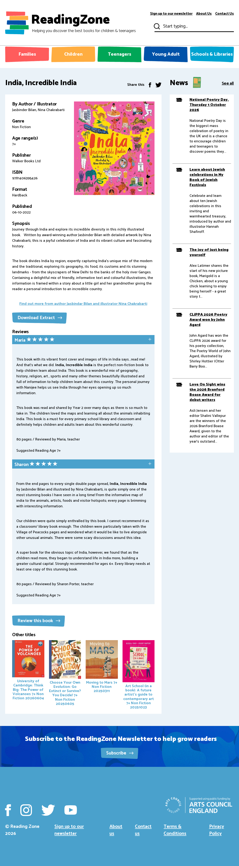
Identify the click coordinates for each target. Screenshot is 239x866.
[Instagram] (26, 810)
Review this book (36, 621)
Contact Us (224, 14)
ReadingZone (83, 22)
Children (73, 54)
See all (228, 83)
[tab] (83, 340)
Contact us (143, 830)
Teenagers (119, 54)
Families (27, 54)
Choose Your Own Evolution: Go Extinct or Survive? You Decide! (65, 693)
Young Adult (166, 54)
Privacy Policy (216, 830)
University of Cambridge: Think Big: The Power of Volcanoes (28, 689)
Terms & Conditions (175, 830)
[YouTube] (70, 810)
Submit (156, 26)
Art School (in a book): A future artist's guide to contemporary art (138, 696)
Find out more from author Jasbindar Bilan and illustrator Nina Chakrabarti (83, 304)
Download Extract (37, 318)
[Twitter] (158, 84)
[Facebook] (150, 84)
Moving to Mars (101, 686)
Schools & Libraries (212, 54)
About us (115, 830)
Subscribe (116, 753)
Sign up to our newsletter (171, 14)
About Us (204, 14)
